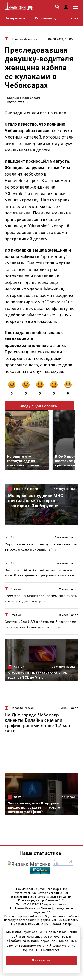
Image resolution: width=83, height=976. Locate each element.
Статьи (16, 589)
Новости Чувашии (24, 39)
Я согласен (41, 960)
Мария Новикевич (23, 98)
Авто (14, 537)
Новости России (26, 489)
